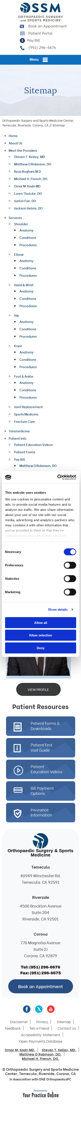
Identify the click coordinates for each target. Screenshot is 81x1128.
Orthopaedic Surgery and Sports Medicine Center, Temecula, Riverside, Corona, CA (38, 122)
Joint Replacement (28, 406)
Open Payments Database (40, 1041)
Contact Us (67, 1028)
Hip (16, 315)
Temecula (28, 1073)
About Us (15, 143)
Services (15, 217)
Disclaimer (19, 1021)
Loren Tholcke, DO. (28, 193)
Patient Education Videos (33, 444)
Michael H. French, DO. (31, 178)
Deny (40, 648)
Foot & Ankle (23, 376)
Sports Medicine (26, 414)
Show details (58, 609)
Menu (34, 59)
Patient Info (17, 438)
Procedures (28, 244)
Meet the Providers (23, 150)
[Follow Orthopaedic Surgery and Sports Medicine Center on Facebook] (27, 1009)
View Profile (38, 689)
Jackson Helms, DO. (28, 208)
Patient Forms (24, 451)
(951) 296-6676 (42, 47)
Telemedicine (19, 430)
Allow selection (40, 635)
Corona (62, 1073)
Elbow (19, 254)
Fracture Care (24, 421)
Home (13, 135)
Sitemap (64, 1021)
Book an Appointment (47, 26)
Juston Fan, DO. (25, 200)
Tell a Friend (39, 1028)
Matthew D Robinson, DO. (33, 163)
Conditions (27, 237)
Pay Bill (33, 40)
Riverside (46, 1073)
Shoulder (21, 223)
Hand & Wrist (23, 284)
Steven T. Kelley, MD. (30, 156)
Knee (18, 345)
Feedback (13, 1028)
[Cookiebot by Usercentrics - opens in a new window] (57, 477)
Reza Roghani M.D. (28, 171)
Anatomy (26, 230)
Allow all (40, 622)
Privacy (42, 1021)
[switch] (70, 565)
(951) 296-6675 (45, 973)
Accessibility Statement (40, 1034)
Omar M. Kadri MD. (20, 1049)
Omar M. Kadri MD (27, 186)
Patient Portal (40, 33)
